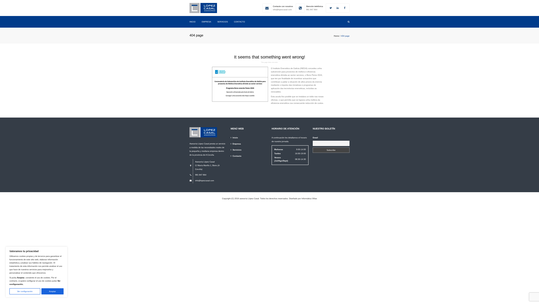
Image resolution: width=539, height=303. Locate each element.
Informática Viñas (309, 198)
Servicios (222, 22)
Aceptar (52, 291)
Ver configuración (25, 291)
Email (315, 137)
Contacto (239, 22)
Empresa (206, 22)
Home (336, 36)
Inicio (192, 22)
